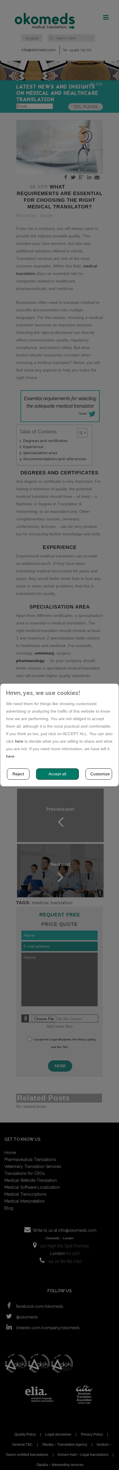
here (19, 741)
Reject (18, 774)
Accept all (57, 774)
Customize (100, 774)
